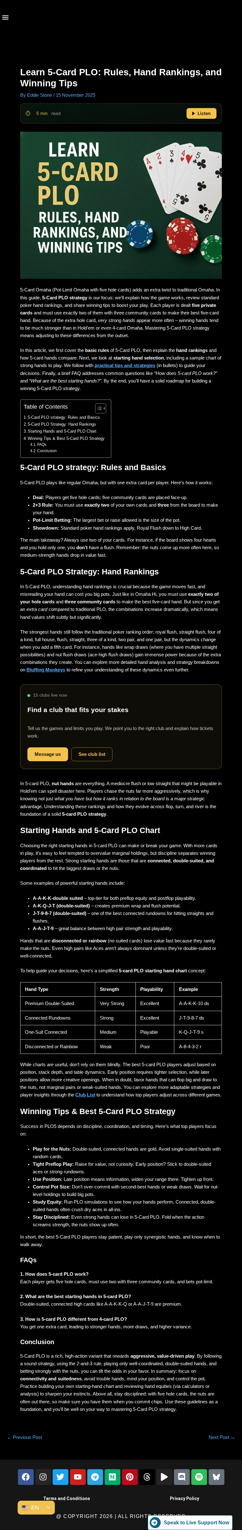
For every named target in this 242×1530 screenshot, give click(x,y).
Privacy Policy (184, 1498)
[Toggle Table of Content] (97, 408)
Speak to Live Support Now (196, 1522)
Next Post (222, 1437)
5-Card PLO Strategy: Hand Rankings (62, 424)
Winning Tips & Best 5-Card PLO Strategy (66, 438)
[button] (5, 17)
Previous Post (24, 1437)
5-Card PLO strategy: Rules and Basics (64, 417)
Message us (48, 754)
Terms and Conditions (66, 1498)
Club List (85, 1094)
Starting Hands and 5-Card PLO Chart (62, 431)
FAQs (41, 444)
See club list (91, 754)
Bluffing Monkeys (45, 669)
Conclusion (47, 451)
